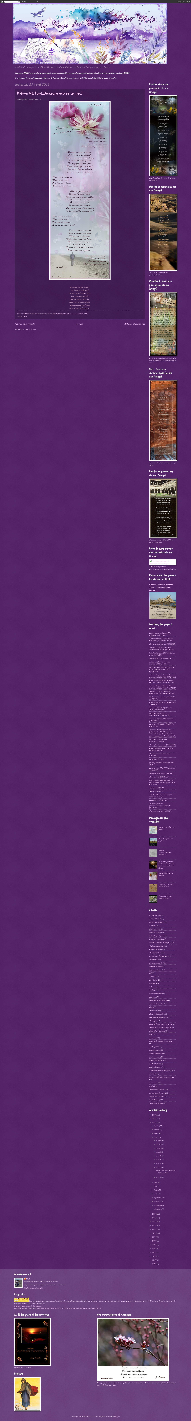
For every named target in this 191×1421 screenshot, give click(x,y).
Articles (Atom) (30, 329)
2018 (154, 1233)
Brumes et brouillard (156, 939)
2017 (154, 1229)
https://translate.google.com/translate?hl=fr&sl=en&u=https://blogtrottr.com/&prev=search (69, 1308)
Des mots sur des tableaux (158, 956)
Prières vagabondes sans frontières (161, 1077)
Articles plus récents (25, 323)
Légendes (152, 997)
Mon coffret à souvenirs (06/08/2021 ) (162, 744)
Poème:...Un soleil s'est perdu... (167, 828)
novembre (157, 1205)
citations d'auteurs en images (159, 942)
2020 (154, 1241)
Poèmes (25, 316)
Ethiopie (152, 976)
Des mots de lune (155, 952)
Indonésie (152, 986)
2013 (154, 1214)
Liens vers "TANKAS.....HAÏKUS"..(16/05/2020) (161, 725)
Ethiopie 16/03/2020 (156, 788)
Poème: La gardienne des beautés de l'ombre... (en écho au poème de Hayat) (167, 864)
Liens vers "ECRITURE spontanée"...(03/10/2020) (162, 719)
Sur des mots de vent (156, 1096)
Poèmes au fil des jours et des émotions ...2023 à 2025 (159, 663)
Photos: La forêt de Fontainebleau (165, 897)
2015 (154, 1221)
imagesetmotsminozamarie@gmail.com (27, 1306)
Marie (28, 1279)
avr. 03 (158, 1140)
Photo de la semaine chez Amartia (161, 1041)
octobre (157, 1201)
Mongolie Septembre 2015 (158, 1017)
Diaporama (153, 959)
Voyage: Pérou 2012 (156, 791)
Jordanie (152, 990)
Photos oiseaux (154, 1057)
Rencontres (153, 1083)
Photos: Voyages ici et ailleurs (159, 1070)
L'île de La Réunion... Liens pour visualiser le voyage (160, 795)
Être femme (153, 980)
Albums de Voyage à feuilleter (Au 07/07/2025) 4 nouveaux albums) (161, 639)
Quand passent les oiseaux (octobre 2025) (161, 763)
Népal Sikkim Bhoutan (157, 1031)
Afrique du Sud (154, 915)
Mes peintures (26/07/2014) (159, 777)
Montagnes (153, 1020)
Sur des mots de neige (156, 1093)
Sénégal (152, 1086)
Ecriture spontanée (156, 963)
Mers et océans (154, 1010)
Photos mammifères (156, 1053)
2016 (154, 1225)
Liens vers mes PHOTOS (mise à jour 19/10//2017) (162, 769)
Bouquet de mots (155, 932)
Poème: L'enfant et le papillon (166, 874)
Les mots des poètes (156, 1004)
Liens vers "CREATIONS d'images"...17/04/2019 (158, 740)
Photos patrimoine (155, 1060)
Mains (151, 1007)
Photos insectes (154, 1050)
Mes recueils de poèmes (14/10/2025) (162, 644)
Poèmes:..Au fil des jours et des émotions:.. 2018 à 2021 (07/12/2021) (162, 676)
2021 (154, 1244)
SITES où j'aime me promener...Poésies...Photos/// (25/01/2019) (159, 805)
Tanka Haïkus (154, 1099)
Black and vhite (154, 929)
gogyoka (152, 983)
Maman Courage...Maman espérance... (165, 852)
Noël (151, 1034)
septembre (158, 1197)
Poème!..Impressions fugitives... (166, 839)
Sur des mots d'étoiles (156, 1089)
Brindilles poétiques (156, 935)
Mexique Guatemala (156, 1014)
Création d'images (155, 949)
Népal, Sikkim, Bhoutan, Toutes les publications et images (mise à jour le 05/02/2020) (162, 782)
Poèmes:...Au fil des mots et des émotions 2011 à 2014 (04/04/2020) (161, 692)
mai (155, 1182)
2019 (154, 1237)
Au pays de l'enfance (156, 922)
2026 (154, 1264)
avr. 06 (158, 1144)
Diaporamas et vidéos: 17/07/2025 (161, 773)
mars (156, 1133)
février (156, 1129)
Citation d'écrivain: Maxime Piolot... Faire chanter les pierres (161, 587)
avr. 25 (158, 1167)
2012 (154, 1122)
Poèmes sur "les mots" (157, 759)
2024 (154, 1256)
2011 (154, 1118)
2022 (154, 1248)
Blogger (116, 1416)
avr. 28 (158, 1177)
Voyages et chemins (156, 1103)
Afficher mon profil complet (33, 1288)
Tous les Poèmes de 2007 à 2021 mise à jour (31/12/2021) (162, 654)
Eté (150, 973)
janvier (156, 1126)
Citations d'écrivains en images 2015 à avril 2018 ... (162, 697)
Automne (152, 925)
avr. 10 (158, 1156)
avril (156, 1137)
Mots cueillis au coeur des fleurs (160, 1024)
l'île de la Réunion (155, 993)
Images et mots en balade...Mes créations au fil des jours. (160, 634)
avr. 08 (158, 1148)
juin (155, 1186)
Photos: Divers (154, 1063)
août (156, 1194)
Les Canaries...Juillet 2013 (158, 800)
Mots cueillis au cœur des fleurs (160, 1027)
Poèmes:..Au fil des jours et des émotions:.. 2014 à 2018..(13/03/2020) (162, 687)
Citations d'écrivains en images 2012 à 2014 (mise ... (162, 703)
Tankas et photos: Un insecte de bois (166, 885)
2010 (154, 1115)
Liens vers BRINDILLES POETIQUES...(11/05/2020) (159, 714)
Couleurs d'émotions (156, 946)
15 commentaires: (81, 313)
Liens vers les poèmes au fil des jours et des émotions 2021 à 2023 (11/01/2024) (162, 669)
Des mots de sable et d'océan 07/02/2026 (159, 754)
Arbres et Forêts (155, 918)
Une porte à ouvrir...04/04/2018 (160, 811)
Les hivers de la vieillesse (158, 1000)
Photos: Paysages (155, 1067)
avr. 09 (158, 1152)
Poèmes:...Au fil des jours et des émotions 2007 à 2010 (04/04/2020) (161, 648)
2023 (154, 1252)
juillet (156, 1190)
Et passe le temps (155, 969)
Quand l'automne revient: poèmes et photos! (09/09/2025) (161, 749)
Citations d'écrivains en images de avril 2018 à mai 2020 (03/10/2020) (161, 681)
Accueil (79, 323)
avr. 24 (158, 1163)
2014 (154, 1218)
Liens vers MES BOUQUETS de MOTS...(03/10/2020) (160, 708)
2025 (154, 1260)
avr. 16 (158, 1159)
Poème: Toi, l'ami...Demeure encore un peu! (49, 93)
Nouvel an (152, 1038)
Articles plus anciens (135, 323)
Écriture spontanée (156, 966)
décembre (157, 1209)
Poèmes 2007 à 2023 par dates (160, 658)
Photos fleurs (154, 1046)
